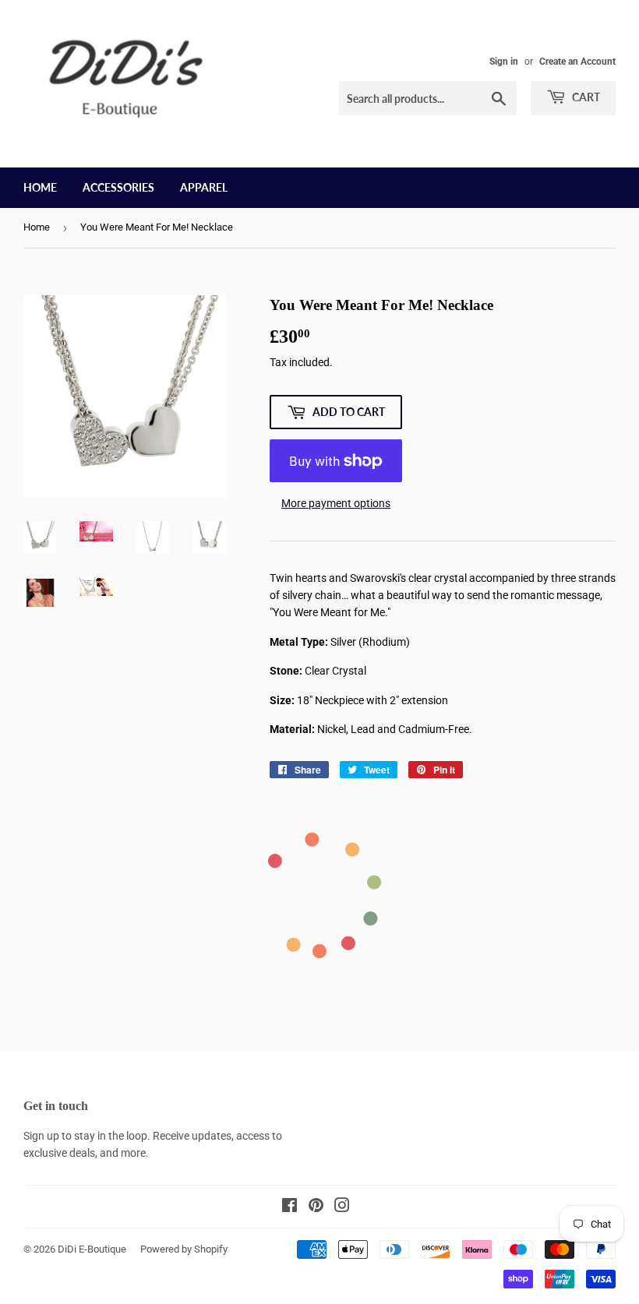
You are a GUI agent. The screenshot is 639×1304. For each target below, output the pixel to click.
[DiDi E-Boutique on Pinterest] (316, 1207)
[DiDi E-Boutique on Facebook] (289, 1207)
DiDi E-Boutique (92, 1249)
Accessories (118, 187)
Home (40, 187)
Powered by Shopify (184, 1249)
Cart (585, 97)
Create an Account (577, 61)
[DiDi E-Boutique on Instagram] (342, 1207)
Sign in (503, 61)
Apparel (204, 187)
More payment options (335, 503)
